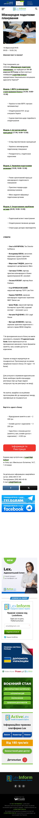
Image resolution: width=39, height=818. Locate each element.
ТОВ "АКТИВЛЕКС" (17, 804)
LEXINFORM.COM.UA (19, 809)
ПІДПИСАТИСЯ (12, 632)
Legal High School (19, 75)
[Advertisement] (19, 535)
